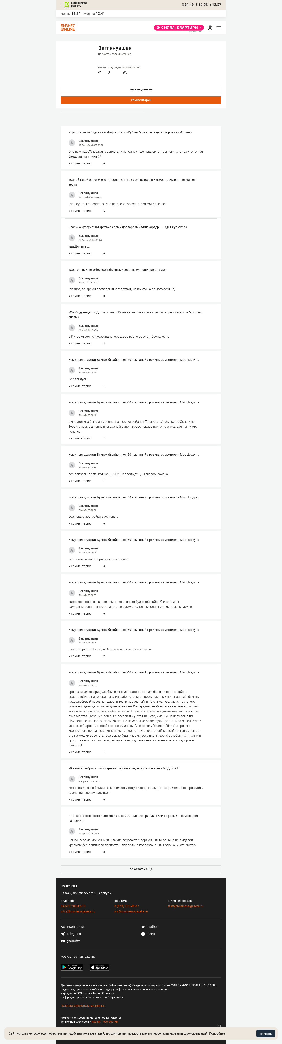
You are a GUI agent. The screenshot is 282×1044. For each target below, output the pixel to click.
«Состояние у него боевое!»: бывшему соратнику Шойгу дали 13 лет (117, 269)
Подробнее (217, 1033)
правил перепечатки (105, 1021)
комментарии (141, 100)
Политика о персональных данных (82, 1005)
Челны (65, 13)
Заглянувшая (88, 141)
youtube (73, 941)
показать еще (141, 869)
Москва (89, 13)
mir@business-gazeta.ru (131, 911)
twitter (152, 927)
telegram (73, 934)
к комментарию (80, 163)
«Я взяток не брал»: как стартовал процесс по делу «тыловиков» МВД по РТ (123, 768)
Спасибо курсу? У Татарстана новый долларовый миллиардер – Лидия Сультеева (128, 227)
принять (266, 1033)
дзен (151, 934)
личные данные (141, 89)
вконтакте (75, 927)
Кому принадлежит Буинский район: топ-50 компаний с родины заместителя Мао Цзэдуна (134, 359)
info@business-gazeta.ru (78, 911)
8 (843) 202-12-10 (73, 906)
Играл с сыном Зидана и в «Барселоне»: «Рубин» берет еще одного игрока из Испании (130, 132)
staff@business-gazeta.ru (185, 906)
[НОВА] (177, 28)
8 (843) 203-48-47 (126, 906)
